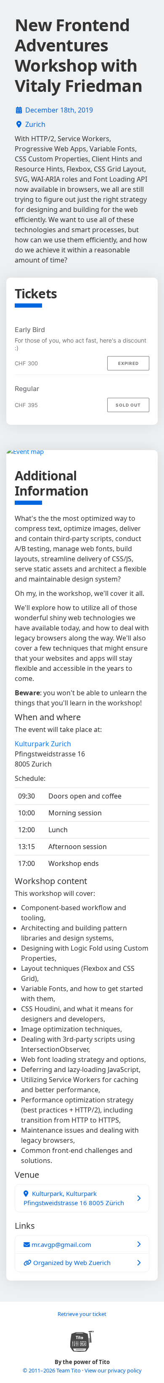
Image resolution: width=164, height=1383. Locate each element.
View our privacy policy (113, 1370)
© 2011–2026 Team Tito (52, 1370)
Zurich (35, 124)
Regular (27, 388)
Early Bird (30, 329)
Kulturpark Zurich (43, 743)
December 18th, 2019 (59, 110)
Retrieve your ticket (82, 1314)
